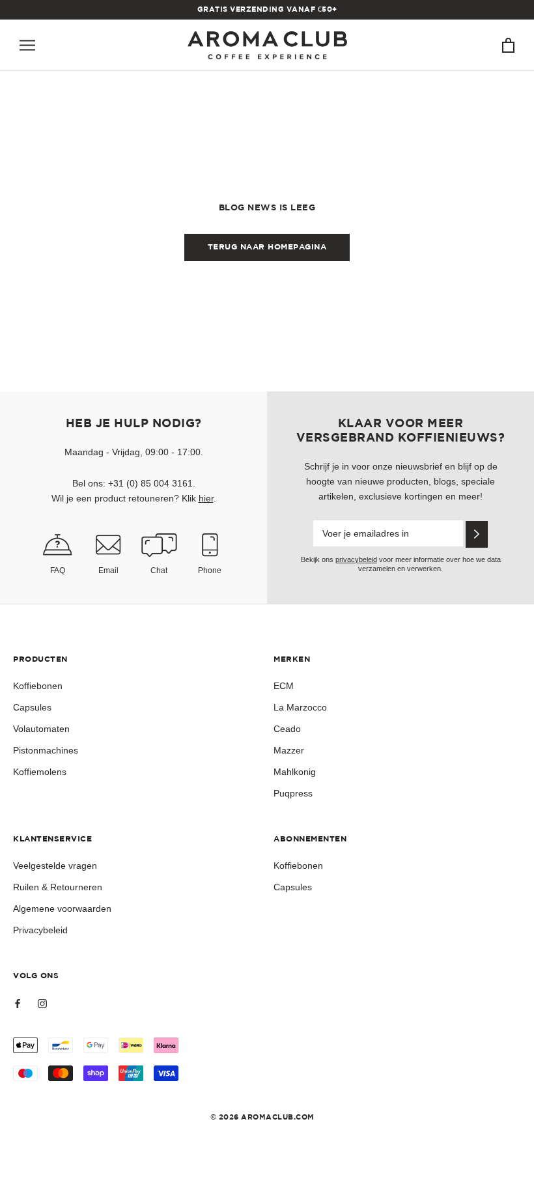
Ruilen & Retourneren (57, 887)
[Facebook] (17, 1003)
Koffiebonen (38, 686)
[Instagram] (42, 1003)
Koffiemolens (39, 772)
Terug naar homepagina (267, 247)
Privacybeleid (40, 930)
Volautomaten (41, 729)
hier (206, 498)
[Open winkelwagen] (508, 45)
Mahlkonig (295, 772)
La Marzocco (300, 707)
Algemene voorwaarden (62, 908)
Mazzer (289, 750)
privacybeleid (356, 559)
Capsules (32, 707)
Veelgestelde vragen (55, 865)
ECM (284, 686)
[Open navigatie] (27, 45)
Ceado (287, 729)
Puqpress (293, 793)
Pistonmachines (45, 750)
